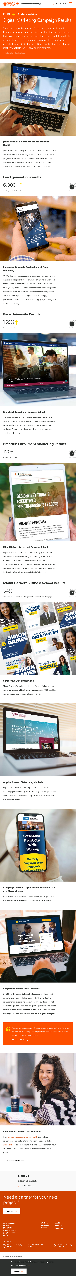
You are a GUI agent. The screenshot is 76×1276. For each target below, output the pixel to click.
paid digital (7, 1145)
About (57, 1226)
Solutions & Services (45, 1226)
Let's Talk (10, 1211)
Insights (57, 1223)
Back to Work (61, 4)
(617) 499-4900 (9, 1233)
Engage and (27, 1181)
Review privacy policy (19, 1265)
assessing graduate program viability (23, 1137)
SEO (39, 1145)
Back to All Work (28, 1186)
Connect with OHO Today (16, 1161)
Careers (57, 1228)
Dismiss (16, 1271)
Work (43, 1223)
